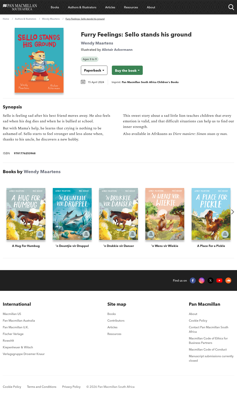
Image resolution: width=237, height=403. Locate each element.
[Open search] (231, 7)
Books (55, 7)
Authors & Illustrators (82, 7)
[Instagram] (202, 280)
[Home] (20, 7)
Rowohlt (8, 340)
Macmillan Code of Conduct (208, 349)
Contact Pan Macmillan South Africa (208, 329)
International (17, 304)
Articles (110, 7)
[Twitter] (210, 280)
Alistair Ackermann (117, 49)
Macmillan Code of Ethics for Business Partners (208, 340)
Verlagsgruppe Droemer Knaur (24, 354)
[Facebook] (193, 280)
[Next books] (232, 211)
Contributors (115, 320)
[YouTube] (219, 280)
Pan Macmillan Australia (19, 320)
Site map (116, 304)
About (151, 7)
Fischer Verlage (13, 334)
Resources (131, 7)
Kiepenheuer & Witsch (18, 347)
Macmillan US (12, 314)
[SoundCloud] (228, 280)
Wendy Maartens (51, 18)
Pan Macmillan (204, 304)
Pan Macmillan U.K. (16, 327)
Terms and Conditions (41, 387)
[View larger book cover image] (39, 60)
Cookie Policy (198, 320)
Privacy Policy (71, 387)
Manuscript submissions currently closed (211, 358)
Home (6, 18)
